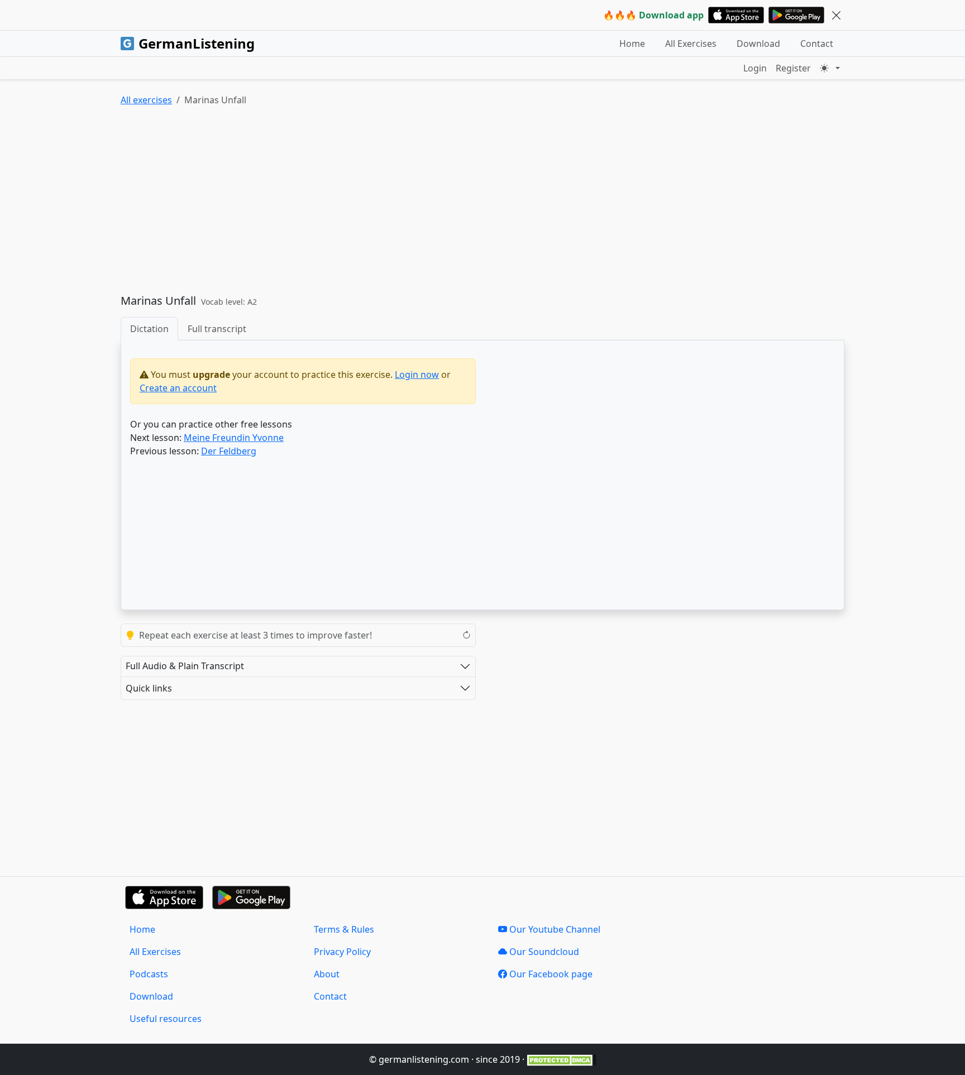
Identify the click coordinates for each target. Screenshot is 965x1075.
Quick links (149, 688)
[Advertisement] (456, 202)
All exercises (146, 100)
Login (755, 68)
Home (632, 43)
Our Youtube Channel (553, 929)
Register (793, 68)
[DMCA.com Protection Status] (561, 1059)
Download (758, 43)
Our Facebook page (550, 974)
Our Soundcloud (543, 952)
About (327, 974)
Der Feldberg (228, 451)
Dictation (149, 329)
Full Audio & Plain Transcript (185, 666)
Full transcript (217, 329)
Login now (417, 374)
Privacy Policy (342, 952)
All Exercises (690, 43)
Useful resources (166, 1018)
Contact (816, 43)
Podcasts (149, 974)
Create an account (178, 388)
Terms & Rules (344, 929)
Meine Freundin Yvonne (234, 437)
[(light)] (829, 68)
